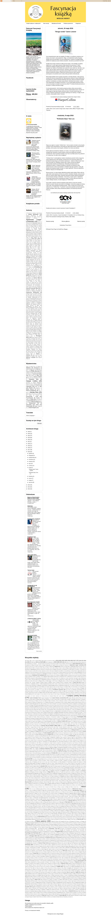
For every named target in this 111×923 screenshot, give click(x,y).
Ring (74, 835)
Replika (38, 398)
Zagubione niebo (62, 886)
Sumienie (38, 854)
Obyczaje (61, 802)
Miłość (74, 108)
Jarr (81, 738)
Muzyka (26, 793)
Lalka (49, 763)
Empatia (40, 713)
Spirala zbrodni (77, 849)
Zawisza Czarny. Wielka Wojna (61, 891)
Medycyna (59, 783)
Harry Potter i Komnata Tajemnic (60, 727)
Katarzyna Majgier (53, 747)
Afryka (33, 665)
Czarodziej (63, 693)
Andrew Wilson (34, 226)
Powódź (49, 822)
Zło (62, 893)
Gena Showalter (48, 721)
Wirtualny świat (79, 876)
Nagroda (66, 793)
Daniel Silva (28, 246)
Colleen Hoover (29, 244)
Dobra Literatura (28, 702)
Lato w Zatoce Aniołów (69, 763)
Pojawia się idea (50, 819)
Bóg (50, 683)
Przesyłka (61, 830)
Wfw (41, 402)
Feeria (32, 375)
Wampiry (83, 872)
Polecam (79, 819)
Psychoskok (29, 398)
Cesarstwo (55, 215)
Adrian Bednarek (33, 214)
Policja (85, 819)
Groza (45, 724)
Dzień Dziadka (40, 708)
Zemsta (49, 892)
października (32, 457)
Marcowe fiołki (29, 776)
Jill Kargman (33, 275)
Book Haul (75, 682)
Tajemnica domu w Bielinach (46, 863)
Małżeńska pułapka (37, 774)
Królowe (62, 757)
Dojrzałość (52, 702)
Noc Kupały (63, 799)
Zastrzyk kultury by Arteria (36, 891)
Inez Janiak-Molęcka (36, 265)
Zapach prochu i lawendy (73, 889)
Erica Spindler (78, 713)
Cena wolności (33, 688)
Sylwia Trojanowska (52, 854)
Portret (67, 821)
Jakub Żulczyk (34, 271)
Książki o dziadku (54, 760)
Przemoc (34, 830)
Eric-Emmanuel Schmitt (31, 252)
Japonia (77, 738)
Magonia (77, 771)
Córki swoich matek (51, 692)
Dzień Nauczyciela (59, 708)
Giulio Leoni (30, 258)
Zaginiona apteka (46, 886)
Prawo (84, 822)
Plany (76, 813)
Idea (34, 732)
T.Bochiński (33, 350)
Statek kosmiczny (38, 851)
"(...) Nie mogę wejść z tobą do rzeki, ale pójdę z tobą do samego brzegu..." (36, 540)
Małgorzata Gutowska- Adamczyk (78, 773)
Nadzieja (61, 793)
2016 (51, 108)
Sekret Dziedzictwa (52, 843)
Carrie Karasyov (37, 239)
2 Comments (68, 106)
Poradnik (62, 821)
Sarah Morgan (30, 342)
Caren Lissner (56, 108)
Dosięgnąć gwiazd (82, 703)
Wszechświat (51, 880)
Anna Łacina (35, 232)
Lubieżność (78, 766)
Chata (67, 688)
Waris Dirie (35, 355)
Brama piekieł (61, 683)
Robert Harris (28, 339)
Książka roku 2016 (68, 759)
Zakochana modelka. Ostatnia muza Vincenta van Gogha (51, 888)
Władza (64, 878)
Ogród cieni (58, 803)
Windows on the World (67, 876)
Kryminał (27, 759)
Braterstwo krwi (68, 683)
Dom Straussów (33, 703)
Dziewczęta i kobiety (68, 708)
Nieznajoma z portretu (34, 799)
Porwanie (72, 821)
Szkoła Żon (41, 857)
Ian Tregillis (35, 264)
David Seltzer (37, 246)
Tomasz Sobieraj (57, 868)
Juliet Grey (34, 282)
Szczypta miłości (70, 856)
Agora (27, 366)
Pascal (30, 395)
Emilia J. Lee (82, 712)
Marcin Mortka (39, 307)
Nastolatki (74, 794)
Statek (32, 851)
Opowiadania (73, 804)
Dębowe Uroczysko (39, 700)
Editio (27, 710)
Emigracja (76, 712)
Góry (42, 722)
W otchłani (48, 872)
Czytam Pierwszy (71, 697)
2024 (29, 435)
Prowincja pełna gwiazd (73, 827)
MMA (82, 788)
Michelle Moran (34, 325)
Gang (33, 721)
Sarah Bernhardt (83, 840)
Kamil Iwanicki (59, 744)
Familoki (30, 716)
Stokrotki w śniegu (28, 853)
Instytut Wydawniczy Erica (41, 734)
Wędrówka (66, 873)
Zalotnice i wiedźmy (46, 889)
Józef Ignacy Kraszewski (35, 283)
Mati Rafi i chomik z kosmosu (53, 782)
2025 (29, 433)
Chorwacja (80, 689)
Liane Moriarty (72, 764)
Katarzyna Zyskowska (56, 748)
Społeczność (27, 850)
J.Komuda (28, 268)
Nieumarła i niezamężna (80, 797)
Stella (54, 851)
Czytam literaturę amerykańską (59, 697)
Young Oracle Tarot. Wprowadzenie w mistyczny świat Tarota (40, 885)
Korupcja (84, 754)
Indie (74, 732)
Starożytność (27, 851)
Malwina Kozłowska (67, 773)
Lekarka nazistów (33, 764)
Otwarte (40, 393)
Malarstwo (36, 773)
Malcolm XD (37, 306)
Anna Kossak (35, 231)
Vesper (36, 400)
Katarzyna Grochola (44, 747)
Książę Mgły (61, 759)
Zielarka (84, 892)
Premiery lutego (77, 824)
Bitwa (68, 680)
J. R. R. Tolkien (64, 735)
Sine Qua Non (77, 192)
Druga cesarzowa (49, 705)
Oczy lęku (27, 803)
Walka (73, 216)
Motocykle (27, 791)
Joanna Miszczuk (37, 277)
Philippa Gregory (69, 810)
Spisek (83, 849)
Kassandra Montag (36, 287)
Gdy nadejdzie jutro (39, 721)
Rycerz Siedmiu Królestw (66, 838)
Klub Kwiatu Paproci (34, 751)
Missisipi (49, 788)
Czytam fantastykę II (34, 697)
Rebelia (67, 216)
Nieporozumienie (60, 797)
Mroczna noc (58, 791)
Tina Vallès (32, 868)
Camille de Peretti (79, 685)
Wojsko (51, 879)
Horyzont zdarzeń (44, 731)
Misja (45, 788)
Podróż (76, 815)
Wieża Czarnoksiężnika (80, 875)
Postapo (83, 821)
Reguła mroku (63, 834)
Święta (54, 862)
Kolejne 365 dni (82, 753)
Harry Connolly (34, 262)
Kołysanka (33, 754)
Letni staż (63, 764)
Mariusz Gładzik (67, 779)
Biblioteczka (27, 680)
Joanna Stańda (31, 279)
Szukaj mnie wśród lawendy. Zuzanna (55, 859)
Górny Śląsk (37, 722)
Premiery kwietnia (53, 824)
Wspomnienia (28, 880)
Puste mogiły (42, 833)
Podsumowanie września (41, 819)
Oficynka (35, 393)
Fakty (80, 715)
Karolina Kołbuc (32, 745)
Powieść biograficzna (35, 822)
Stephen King (39, 346)
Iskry (31, 383)
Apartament (39, 673)
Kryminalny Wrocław (81, 757)
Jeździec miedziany (73, 740)
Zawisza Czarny (51, 891)
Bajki (62, 675)
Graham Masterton (30, 259)
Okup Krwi (68, 803)
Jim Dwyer (40, 275)
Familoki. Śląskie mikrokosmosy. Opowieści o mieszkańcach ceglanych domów (48, 716)
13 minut (49, 660)
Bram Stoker (55, 683)
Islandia (66, 734)
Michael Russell (29, 322)
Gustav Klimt (75, 724)
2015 (29, 484)
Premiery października (41, 825)
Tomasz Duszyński (30, 352)
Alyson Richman (33, 225)
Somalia (38, 849)
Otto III (58, 806)
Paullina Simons (33, 329)
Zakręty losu (33, 889)
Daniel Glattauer (29, 245)
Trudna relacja (44, 869)
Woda (76, 878)
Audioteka (41, 675)
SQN (70, 216)
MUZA (31, 388)
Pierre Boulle (42, 812)
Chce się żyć (72, 688)
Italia (26, 735)
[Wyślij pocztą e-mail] (73, 106)
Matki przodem (63, 782)
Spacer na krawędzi (69, 849)
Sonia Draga (30, 400)
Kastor (70, 745)
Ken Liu (75, 215)
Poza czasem (65, 822)
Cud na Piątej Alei (60, 692)
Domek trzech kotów (48, 703)
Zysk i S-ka (37, 406)
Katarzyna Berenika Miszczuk (33, 288)
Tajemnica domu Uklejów (34, 863)
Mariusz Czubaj (34, 312)
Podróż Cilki (82, 815)
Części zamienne (36, 695)
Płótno (34, 815)
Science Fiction (42, 843)
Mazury (30, 783)
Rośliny (26, 838)
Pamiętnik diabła (32, 807)
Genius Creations (38, 376)
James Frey (39, 738)
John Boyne (38, 279)
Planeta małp (70, 813)
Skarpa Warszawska (69, 846)
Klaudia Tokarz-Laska (32, 297)
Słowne (83, 847)
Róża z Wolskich (46, 838)
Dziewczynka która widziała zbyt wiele (33, 709)
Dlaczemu (83, 700)
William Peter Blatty (57, 876)
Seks (69, 843)
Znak (37, 404)
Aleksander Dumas (36, 223)
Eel (40, 710)
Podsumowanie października (59, 817)
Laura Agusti (33, 299)
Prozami (37, 395)
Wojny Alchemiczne (44, 879)
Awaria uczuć (53, 675)
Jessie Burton (48, 740)
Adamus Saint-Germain (37, 213)
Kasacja (50, 745)
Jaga (69, 737)
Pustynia (48, 833)
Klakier (55, 750)
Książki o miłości (81, 760)
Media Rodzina (30, 389)
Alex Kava (28, 224)
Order (27, 806)
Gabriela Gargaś (52, 719)
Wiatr (84, 873)
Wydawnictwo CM (34, 403)
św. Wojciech (63, 860)
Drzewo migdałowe (68, 705)
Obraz (45, 802)
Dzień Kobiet (46, 708)
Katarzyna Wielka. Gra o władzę (31, 748)
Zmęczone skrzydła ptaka (30, 895)
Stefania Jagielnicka (30, 346)
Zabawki (78, 885)
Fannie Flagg (73, 716)
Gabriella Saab (34, 256)
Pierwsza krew (48, 812)
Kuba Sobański (62, 761)
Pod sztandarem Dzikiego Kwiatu (57, 216)
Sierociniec (27, 846)
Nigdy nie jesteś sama (44, 799)
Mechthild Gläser (29, 320)
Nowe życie (59, 800)
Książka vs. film (77, 759)
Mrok (79, 791)
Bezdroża (44, 679)
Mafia (65, 769)
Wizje (44, 878)
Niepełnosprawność (44, 797)
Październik (80, 809)
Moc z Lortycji (29, 790)
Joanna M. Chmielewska (43, 741)
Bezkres (49, 679)
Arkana (76, 673)
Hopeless (32, 731)
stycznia (31, 482)
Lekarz (39, 764)
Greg (29, 377)
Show (76, 844)
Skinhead (84, 846)
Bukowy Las (34, 370)
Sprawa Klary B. (57, 850)
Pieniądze (36, 812)
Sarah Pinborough (29, 343)
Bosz (27, 370)
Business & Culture (64, 685)
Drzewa (61, 705)
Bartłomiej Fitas (63, 676)
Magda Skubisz (46, 770)
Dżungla (67, 709)
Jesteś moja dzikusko (57, 740)
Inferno (26, 734)
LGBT (67, 764)
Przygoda (35, 831)
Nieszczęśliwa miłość (69, 797)
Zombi (48, 895)
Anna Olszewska (70, 672)
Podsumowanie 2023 (51, 816)
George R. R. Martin (37, 257)
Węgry (71, 873)
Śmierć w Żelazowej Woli (41, 860)
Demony (78, 699)
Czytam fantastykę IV (62, 215)
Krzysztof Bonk (33, 298)
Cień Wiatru (77, 691)
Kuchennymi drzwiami (72, 761)
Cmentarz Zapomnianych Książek (31, 692)
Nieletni (26, 797)
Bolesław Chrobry (68, 682)
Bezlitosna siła (55, 679)
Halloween (27, 725)
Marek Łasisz (47, 776)
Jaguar (35, 383)
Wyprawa (40, 883)
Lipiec (78, 764)
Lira (81, 764)
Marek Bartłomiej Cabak (32, 308)
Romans (73, 837)
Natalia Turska (43, 796)
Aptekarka (55, 673)
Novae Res (34, 392)
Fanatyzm (67, 716)
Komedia (38, 754)
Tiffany (83, 866)
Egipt (44, 710)
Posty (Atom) (68, 225)
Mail (81, 771)
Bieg (40, 680)
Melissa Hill (30, 321)
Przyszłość (70, 831)
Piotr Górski (33, 332)
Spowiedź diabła (50, 850)
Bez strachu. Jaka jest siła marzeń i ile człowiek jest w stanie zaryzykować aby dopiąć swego (62, 678)
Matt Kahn (36, 316)
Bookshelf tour (27, 683)
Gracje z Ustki (70, 722)
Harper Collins (69, 108)
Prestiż (73, 825)
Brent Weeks (34, 237)
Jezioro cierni (65, 740)
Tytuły (69, 869)
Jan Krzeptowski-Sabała (57, 738)
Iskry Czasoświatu (60, 734)
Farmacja (32, 718)
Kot (32, 755)
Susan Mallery (37, 347)
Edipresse (29, 374)
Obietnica (37, 802)
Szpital (51, 857)
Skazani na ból (78, 846)
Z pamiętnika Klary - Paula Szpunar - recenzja (36, 589)
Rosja (83, 837)
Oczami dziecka (76, 802)
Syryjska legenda (78, 854)
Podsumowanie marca (48, 817)
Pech (85, 809)
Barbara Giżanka (32, 676)
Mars (26, 780)
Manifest (56, 774)
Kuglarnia (80, 761)
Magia (49, 771)
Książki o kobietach (63, 760)
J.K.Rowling (36, 267)
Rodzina (48, 837)
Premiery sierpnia (50, 825)
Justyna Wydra (38, 744)
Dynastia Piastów (44, 706)
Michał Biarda (37, 322)
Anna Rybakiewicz (78, 672)
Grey (41, 724)
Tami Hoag (39, 350)
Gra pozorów (56, 722)
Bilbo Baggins (49, 680)
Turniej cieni (59, 869)
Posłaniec (77, 821)
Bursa (57, 685)
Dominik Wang (29, 247)
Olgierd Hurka (35, 804)
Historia (39, 729)
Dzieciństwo (67, 706)
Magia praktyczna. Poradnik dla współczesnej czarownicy (64, 771)
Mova (44, 791)
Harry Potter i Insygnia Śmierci (31, 727)
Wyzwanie (70, 883)
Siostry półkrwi (46, 846)
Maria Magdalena (81, 777)
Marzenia (27, 782)
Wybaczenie (38, 882)
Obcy (33, 802)
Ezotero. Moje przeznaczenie (52, 715)
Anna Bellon (61, 670)
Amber (27, 369)
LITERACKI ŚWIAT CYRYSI (34, 618)
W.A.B (32, 402)
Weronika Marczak (58, 873)
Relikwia (26, 835)
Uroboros (55, 870)
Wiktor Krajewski (34, 876)
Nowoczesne (64, 800)
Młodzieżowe (76, 788)
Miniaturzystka (40, 788)
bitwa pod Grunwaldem (75, 680)
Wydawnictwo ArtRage (51, 882)
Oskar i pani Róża (42, 806)
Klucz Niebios (42, 751)
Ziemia (27, 893)
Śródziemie (57, 860)
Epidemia (57, 713)
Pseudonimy (76, 831)
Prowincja (65, 827)
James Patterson (33, 273)
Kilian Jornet (32, 295)
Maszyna (37, 782)
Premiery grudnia (45, 824)
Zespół (54, 892)
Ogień (53, 803)
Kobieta (48, 753)
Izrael (58, 735)
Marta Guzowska (44, 780)
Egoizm (52, 710)
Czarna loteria (82, 692)
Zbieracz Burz (78, 891)
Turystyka (65, 869)
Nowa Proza (28, 393)
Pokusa (61, 819)
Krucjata (74, 757)
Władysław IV (58, 878)
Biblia (84, 679)
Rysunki (74, 838)
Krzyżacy (55, 759)
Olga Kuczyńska (82, 803)
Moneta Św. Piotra (59, 790)
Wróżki (71, 879)
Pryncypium (62, 828)
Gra (45, 722)
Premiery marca (32, 825)
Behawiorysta (70, 676)
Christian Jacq (29, 243)
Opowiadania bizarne (81, 804)
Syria (73, 854)
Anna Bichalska (67, 670)
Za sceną (73, 885)
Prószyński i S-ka (32, 396)
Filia (38, 375)
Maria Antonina (74, 776)
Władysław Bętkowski (51, 878)
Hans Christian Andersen (35, 725)
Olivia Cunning (32, 328)
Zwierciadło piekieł (69, 895)
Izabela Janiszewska (52, 735)
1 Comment (67, 213)
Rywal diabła (83, 838)
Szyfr (64, 859)
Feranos (60, 718)
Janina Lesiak (66, 738)
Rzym (34, 840)
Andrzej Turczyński (28, 670)
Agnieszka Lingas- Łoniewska (77, 665)
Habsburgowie (82, 724)
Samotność (52, 840)
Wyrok (45, 883)
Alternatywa (27, 669)
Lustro (59, 767)
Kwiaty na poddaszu (41, 763)
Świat (75, 860)
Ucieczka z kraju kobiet (81, 869)
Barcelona (57, 676)
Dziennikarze (27, 708)
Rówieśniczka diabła (33, 838)
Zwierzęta (76, 895)
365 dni (75, 662)
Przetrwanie (74, 830)
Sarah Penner (37, 342)
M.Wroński (36, 300)
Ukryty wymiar (34, 870)
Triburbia (33, 869)
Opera (63, 804)
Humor (84, 731)
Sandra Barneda (60, 840)
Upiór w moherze (48, 870)
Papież (54, 807)
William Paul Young (36, 356)
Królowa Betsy (49, 757)
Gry (61, 724)
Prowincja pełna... (34, 828)
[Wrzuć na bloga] (75, 106)
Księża (40, 761)
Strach (39, 853)
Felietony (50, 718)
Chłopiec (82, 688)
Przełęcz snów (76, 828)
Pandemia (39, 807)
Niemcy (31, 797)
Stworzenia (83, 853)
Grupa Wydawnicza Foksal (36, 377)
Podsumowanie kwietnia (71, 816)
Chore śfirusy (68, 689)
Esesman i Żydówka (29, 715)
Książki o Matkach (72, 760)
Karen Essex (28, 286)
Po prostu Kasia (40, 815)
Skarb (62, 846)
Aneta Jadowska (42, 670)
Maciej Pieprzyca (51, 769)
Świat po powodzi (41, 862)
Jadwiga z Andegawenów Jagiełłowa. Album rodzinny (56, 737)
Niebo (83, 796)
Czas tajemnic (28, 695)
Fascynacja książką (32, 124)
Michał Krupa (34, 786)
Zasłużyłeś (27, 891)
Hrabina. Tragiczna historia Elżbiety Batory (68, 731)
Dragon (40, 372)
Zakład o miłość (28, 888)
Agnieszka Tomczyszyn (29, 666)
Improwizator (65, 732)
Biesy (44, 680)
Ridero (27, 399)
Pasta (41, 809)
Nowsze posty (50, 221)
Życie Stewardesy (64, 896)
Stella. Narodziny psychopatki (62, 851)
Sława (57, 847)
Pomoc (57, 821)
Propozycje (60, 827)
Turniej (54, 869)
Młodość (69, 788)
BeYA (26, 678)
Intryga (49, 734)
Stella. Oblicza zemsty (73, 851)
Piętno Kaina (34, 813)
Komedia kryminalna (45, 754)
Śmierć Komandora (31, 860)
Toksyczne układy (39, 868)
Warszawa (41, 873)
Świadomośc (70, 860)
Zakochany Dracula (67, 888)
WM (72, 878)
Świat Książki (32, 407)
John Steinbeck (29, 280)
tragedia (69, 868)
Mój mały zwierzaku (50, 791)
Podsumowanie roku (70, 817)
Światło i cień (48, 862)
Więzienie (27, 876)
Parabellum (60, 807)
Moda (35, 790)
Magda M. (74, 769)
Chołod (49, 689)
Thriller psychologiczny (75, 866)
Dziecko (72, 706)
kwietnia (31, 476)
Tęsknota (48, 110)
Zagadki (33, 886)
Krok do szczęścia (28, 757)
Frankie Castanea (28, 719)
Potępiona (27, 822)
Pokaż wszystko (39, 651)
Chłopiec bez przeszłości (30, 689)
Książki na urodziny (29, 760)
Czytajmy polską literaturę (76, 696)
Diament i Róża (55, 700)
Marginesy (38, 387)
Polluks (32, 821)
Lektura (43, 764)
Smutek (26, 849)
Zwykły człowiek (83, 895)
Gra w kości (63, 722)
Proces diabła (41, 827)
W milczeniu (42, 872)
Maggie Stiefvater (30, 305)
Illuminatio (28, 382)
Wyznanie (65, 883)
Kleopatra (27, 751)
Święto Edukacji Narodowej (62, 862)
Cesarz (45, 688)
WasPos (46, 873)
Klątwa (75, 750)
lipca (30, 463)
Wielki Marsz (47, 875)
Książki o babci (46, 760)
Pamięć (80, 806)
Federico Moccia (33, 254)
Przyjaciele (45, 831)
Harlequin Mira (33, 379)
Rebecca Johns (29, 335)
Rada (67, 833)
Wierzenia (71, 875)
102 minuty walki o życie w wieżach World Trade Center (35, 660)
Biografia (61, 680)
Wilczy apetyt (40, 876)
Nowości (71, 800)
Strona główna (66, 221)
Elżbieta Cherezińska (31, 250)
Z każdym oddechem (57, 885)
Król (34, 757)
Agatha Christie (37, 216)
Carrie (54, 686)
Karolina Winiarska (40, 745)
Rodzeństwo (41, 837)
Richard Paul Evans (36, 338)
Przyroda (65, 831)
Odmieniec (32, 803)
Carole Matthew (29, 239)
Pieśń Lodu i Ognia (57, 812)
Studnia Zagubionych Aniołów (73, 853)
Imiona (60, 732)
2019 (29, 445)
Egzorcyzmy (76, 710)
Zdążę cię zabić (33, 892)
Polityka (27, 821)
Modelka (39, 790)
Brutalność (35, 685)
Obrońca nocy (55, 802)
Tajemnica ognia (56, 863)
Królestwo (38, 757)
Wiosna (73, 876)
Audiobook (34, 675)
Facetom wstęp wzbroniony (72, 715)
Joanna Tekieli (80, 741)
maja (30, 467)
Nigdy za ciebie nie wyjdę (55, 799)
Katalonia (74, 745)
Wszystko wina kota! (82, 880)
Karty (46, 745)
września (31, 459)
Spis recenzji (46, 23)
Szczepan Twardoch (30, 349)
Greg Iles (38, 259)
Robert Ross (35, 339)
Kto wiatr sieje (46, 761)
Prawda (74, 822)
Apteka (50, 673)
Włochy (68, 878)
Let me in (57, 764)
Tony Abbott (38, 352)
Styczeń (26, 854)
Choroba (74, 689)
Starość (83, 850)
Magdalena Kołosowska (36, 301)
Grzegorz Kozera (29, 260)
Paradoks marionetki (68, 807)
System (84, 854)
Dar (52, 699)
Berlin (76, 676)
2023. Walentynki (49, 662)
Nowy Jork (77, 800)
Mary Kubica (37, 315)
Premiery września (67, 825)
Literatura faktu (50, 766)
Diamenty (61, 700)
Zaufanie (44, 891)
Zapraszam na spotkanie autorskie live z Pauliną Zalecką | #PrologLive (36, 523)
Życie (58, 896)
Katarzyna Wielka (81, 747)
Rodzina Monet (67, 837)
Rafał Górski (27, 834)
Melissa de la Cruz (37, 321)
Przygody (40, 831)
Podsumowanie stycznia (30, 819)
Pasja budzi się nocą (34, 809)
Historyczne (74, 729)
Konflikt (58, 754)
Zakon (74, 888)
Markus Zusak (82, 779)
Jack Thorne (42, 737)
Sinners (36, 846)
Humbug (79, 731)
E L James (37, 247)
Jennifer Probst (34, 274)
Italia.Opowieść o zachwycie (33, 735)
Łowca (27, 769)
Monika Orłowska (68, 790)
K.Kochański (37, 285)
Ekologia (83, 710)
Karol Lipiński (28, 287)
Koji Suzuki (69, 753)
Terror (41, 866)
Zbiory (83, 891)
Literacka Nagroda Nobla (34, 766)
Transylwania (75, 868)
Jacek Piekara (35, 737)
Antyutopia (33, 673)
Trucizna (38, 869)
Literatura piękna (57, 766)
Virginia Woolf (27, 872)
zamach (53, 889)
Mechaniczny (36, 783)
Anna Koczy (28, 231)
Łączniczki (84, 767)
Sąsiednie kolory (83, 841)
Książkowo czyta (31, 536)
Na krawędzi (45, 793)
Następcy (63, 794)
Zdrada (45, 892)
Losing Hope (72, 766)
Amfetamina (65, 669)
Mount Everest (39, 791)
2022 (29, 439)
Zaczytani (29, 404)
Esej (84, 713)
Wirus (85, 876)
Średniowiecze (51, 860)
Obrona (50, 802)
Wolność (56, 879)
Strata (82, 108)
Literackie (28, 386)
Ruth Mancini (53, 838)
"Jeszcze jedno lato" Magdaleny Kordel (35, 621)
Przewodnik (82, 830)
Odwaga (44, 803)
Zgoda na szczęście (78, 892)
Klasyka (60, 750)
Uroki (59, 870)
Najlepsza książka (81, 793)
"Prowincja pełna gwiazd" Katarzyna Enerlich (35, 154)
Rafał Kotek (37, 334)
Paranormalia (75, 807)
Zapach (65, 889)
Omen (47, 804)
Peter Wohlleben (33, 330)
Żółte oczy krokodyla (52, 896)
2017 (29, 449)
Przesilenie (55, 830)
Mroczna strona (66, 791)
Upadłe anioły (41, 870)
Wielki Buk (30, 506)
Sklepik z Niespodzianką (31, 847)
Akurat (39, 366)
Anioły (55, 670)
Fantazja (27, 718)
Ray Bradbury (39, 834)
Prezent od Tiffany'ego (80, 825)
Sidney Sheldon (37, 344)
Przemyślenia (40, 830)
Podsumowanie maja (39, 817)
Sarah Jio (40, 340)
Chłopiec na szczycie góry (41, 689)
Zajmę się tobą (69, 886)
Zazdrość (71, 891)
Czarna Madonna (28, 693)
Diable (49, 700)
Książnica (38, 385)
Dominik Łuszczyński (57, 703)
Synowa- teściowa (66, 854)
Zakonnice (27, 889)
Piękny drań (73, 812)
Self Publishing (39, 399)
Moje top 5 (45, 790)
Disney (66, 700)
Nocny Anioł (79, 799)
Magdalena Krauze (65, 770)
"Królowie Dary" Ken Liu (65, 119)
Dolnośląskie (58, 702)
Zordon (52, 895)
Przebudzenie (68, 828)
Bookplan (83, 682)
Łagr (62, 767)
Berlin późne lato (81, 676)
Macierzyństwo (59, 769)
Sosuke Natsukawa (59, 849)
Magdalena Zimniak (36, 304)
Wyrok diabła (50, 883)
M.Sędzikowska (29, 300)
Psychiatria (83, 831)
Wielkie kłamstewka (55, 875)
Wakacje (72, 872)
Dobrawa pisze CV (40, 702)
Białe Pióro (33, 369)
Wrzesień (76, 879)
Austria (47, 675)
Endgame (51, 713)
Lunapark (54, 767)
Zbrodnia (26, 892)
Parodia (81, 807)
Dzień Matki (52, 708)
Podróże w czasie (33, 816)
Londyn (63, 766)
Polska (52, 821)
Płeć (30, 815)
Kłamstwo (61, 751)
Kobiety (53, 753)
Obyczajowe (68, 802)
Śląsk (80, 859)
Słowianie (68, 847)
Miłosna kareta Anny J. (74, 786)
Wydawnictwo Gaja (70, 882)
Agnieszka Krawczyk (31, 218)
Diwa (70, 700)
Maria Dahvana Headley (55, 777)
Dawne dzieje (63, 699)
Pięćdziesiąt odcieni (66, 812)
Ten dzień (37, 866)
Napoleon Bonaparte (47, 794)
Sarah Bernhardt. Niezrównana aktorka (33, 841)
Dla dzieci (77, 700)
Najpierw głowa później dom (30, 794)
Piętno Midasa (40, 813)
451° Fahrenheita (28, 663)
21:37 (69, 662)
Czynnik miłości (61, 695)
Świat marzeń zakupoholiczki (30, 862)
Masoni (32, 782)
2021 (29, 441)
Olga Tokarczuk (34, 327)
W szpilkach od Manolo (56, 872)
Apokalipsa (45, 673)
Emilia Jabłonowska (36, 251)
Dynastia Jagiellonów (34, 706)
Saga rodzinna (39, 840)
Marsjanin (38, 780)
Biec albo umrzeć (34, 680)
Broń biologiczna (83, 683)
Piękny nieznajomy (81, 812)
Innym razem (31, 734)
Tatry (68, 864)
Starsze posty (81, 221)
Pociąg (46, 815)
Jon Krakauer (45, 742)
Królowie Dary (81, 215)
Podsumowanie (41, 816)
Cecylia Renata (82, 686)
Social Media (32, 849)
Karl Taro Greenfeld (36, 286)
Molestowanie (51, 790)
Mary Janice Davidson (60, 780)
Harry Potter (70, 725)
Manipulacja (61, 774)
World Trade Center (63, 879)
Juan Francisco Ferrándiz (77, 742)
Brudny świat (28, 685)
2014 (29, 486)
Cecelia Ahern (37, 240)
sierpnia (31, 461)
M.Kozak (39, 299)
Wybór (44, 882)
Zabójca (83, 885)
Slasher (52, 847)
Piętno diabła (27, 813)
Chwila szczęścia (54, 691)
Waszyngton (51, 873)
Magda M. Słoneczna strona (35, 770)
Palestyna (68, 806)
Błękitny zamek (52, 682)
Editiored (31, 710)
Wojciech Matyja (30, 879)
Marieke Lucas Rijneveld (40, 779)
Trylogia (49, 869)
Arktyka (81, 673)
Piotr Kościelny (54, 813)
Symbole (59, 854)
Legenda (27, 764)
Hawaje (75, 728)
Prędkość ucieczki (28, 827)
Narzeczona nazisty (56, 794)
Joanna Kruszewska (32, 276)
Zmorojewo (38, 895)
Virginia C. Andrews (81, 870)
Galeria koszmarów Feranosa (79, 719)
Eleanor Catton (37, 249)
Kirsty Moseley (39, 295)
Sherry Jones (29, 344)
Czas (83, 693)
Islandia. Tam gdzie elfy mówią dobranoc (77, 734)
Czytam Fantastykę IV (70, 208)
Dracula (27, 705)
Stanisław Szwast (37, 345)
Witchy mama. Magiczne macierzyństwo (33, 878)
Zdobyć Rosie (39, 892)
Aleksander (67, 666)
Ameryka (59, 669)
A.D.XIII (47, 663)
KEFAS (27, 385)
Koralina (79, 754)
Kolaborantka (75, 753)
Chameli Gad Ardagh (52, 688)
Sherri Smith (37, 343)
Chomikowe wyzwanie (58, 689)
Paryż (85, 807)
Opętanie (67, 804)
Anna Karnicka (37, 230)
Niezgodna (27, 799)
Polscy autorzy (40, 821)
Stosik (34, 853)
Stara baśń (78, 850)
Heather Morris (35, 263)
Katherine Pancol (29, 293)
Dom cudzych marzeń (69, 702)
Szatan (38, 856)
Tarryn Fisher (30, 351)
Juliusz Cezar (31, 744)
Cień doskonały (70, 691)
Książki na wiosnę (37, 760)
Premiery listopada (69, 824)
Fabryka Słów (62, 715)
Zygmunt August (29, 896)
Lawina (83, 763)
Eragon (62, 713)
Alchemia (62, 666)
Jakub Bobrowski (34, 270)
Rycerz (59, 838)
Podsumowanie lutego (29, 817)
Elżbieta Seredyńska (69, 712)
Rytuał (78, 838)
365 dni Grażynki (81, 662)
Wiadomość (79, 873)
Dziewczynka (83, 708)
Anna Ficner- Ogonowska (77, 670)
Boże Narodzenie (44, 683)
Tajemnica (77, 862)
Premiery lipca (61, 824)
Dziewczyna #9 (77, 708)
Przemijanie (27, 830)
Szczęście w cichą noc (61, 856)
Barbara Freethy (33, 233)
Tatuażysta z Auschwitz (76, 864)
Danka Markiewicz (46, 699)
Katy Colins (30, 294)
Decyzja (73, 699)
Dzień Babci (33, 708)
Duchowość (75, 705)
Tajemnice (63, 863)
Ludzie (45, 767)
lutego (30, 480)
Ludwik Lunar (33, 767)
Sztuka (55, 857)
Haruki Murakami (63, 728)
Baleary (66, 675)
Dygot (84, 705)
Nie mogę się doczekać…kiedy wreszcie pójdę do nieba (70, 796)
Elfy (45, 712)
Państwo (44, 807)
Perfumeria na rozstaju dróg (40, 810)
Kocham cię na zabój (61, 753)
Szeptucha (77, 856)
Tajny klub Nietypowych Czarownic (79, 863)
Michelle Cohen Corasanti (44, 786)
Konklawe (63, 754)
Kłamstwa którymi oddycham (51, 751)
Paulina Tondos (65, 809)
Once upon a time (56, 804)
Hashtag (70, 728)
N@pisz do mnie (38, 793)
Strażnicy (48, 853)
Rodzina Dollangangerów (57, 837)
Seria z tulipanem (52, 844)
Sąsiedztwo (28, 843)
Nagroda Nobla (73, 793)
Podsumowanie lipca (81, 816)
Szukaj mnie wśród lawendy (71, 857)
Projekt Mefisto (48, 827)
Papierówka (49, 807)
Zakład (83, 886)
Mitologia (54, 788)
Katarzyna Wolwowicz (32, 292)
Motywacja (32, 791)
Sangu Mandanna (67, 840)
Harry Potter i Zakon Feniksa (53, 728)
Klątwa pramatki (82, 750)
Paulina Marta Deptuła (57, 809)
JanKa (39, 383)
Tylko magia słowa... (32, 554)
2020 (29, 443)
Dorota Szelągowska (74, 703)
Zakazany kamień (77, 886)
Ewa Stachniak (34, 253)
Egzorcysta (70, 710)
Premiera (28, 824)
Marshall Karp (34, 313)
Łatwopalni (67, 767)
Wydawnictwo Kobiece (80, 882)
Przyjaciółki (51, 831)
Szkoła (36, 857)
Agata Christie (38, 665)
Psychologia (28, 833)
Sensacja (27, 844)
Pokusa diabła (67, 819)
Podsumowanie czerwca (60, 816)
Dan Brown (37, 244)
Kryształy (34, 759)
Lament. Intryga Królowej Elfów (57, 763)
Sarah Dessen (34, 340)
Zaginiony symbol (54, 886)
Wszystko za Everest (30, 882)
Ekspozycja (33, 712)
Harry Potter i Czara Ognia (80, 725)
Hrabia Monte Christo (54, 731)
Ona (51, 804)
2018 (29, 447)
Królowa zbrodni (57, 757)
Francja (83, 718)
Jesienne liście (40, 740)
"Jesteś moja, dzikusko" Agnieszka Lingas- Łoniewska (36, 178)
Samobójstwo (46, 840)
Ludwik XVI (40, 767)
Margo (68, 776)
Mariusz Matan (74, 779)
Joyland (58, 742)
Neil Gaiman (34, 326)
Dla (73, 700)
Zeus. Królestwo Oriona (68, 892)
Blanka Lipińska (35, 236)
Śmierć (84, 859)
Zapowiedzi (82, 889)
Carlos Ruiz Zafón (35, 238)
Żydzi (70, 896)
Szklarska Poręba (29, 857)
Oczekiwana (82, 802)
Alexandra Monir (35, 224)
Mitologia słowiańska (62, 788)
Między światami (61, 786)
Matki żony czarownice (72, 782)
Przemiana (83, 828)
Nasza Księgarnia (31, 390)
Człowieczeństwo (44, 695)
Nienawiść (36, 797)
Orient (47, 216)
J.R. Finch (35, 268)
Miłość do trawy (32, 788)
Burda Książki (52, 685)
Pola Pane (40, 332)
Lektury (48, 764)
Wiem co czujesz (64, 875)
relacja (74, 834)
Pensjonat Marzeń (29, 810)
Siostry (41, 846)
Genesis (54, 721)
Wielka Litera (41, 875)
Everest (35, 715)
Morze (83, 790)
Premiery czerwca (36, 824)
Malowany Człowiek (58, 773)
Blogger (61, 913)
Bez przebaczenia (40, 678)
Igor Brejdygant (39, 732)
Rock (37, 837)
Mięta (67, 786)
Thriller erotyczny (66, 866)
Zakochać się (35, 888)
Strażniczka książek (55, 853)
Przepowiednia (48, 830)
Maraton (67, 774)
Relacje (78, 834)
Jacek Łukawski (34, 269)
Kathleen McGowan (38, 293)
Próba (46, 828)
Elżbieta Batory (50, 712)
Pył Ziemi (53, 833)
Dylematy (27, 706)
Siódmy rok (53, 846)
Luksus (49, 767)
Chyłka (60, 691)
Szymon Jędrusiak (70, 859)
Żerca (41, 896)
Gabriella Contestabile (61, 719)
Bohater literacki (60, 682)
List (84, 764)
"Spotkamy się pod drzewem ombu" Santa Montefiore (35, 141)
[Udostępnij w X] (76, 106)
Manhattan (51, 774)
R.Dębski (29, 333)
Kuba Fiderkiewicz (54, 761)
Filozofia (75, 718)
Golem (32, 722)
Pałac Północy (74, 806)
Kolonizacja (27, 754)
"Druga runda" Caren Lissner (65, 32)
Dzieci (55, 706)
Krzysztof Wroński (49, 759)
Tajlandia (69, 863)
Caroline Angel (49, 686)
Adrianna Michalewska (31, 215)
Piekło (31, 812)
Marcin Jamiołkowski (30, 307)
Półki (71, 822)
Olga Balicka (74, 803)
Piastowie (81, 810)
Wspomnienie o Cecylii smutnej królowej (39, 880)
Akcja (47, 666)
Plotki (80, 813)
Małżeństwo (44, 774)
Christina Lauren (36, 243)
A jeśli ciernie (41, 663)
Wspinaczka (82, 879)
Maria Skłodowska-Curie (29, 779)
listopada (31, 455)
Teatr (83, 864)
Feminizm (55, 718)
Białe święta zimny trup (70, 679)
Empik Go (46, 713)
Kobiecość (78, 751)
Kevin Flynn (36, 750)
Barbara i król (39, 676)
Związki (56, 895)
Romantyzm (78, 837)
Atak (30, 675)
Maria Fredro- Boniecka (30, 311)
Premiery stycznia (58, 825)
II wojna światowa (47, 732)
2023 (29, 437)
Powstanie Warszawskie (56, 822)
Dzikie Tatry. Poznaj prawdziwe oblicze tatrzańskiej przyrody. (53, 709)
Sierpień (32, 846)
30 (72, 662)
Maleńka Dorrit (49, 773)
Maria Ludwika (74, 777)
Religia (83, 834)
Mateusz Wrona (29, 316)
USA (62, 870)
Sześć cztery (83, 856)
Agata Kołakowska (47, 665)
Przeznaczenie (28, 831)
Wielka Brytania (28, 875)
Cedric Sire (28, 242)
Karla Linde (80, 744)
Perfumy (48, 810)
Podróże (26, 816)
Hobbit (27, 731)
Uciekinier (28, 870)
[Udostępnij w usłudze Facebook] (77, 106)
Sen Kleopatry (82, 843)
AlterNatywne (37, 367)
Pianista (75, 810)
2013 (29, 488)
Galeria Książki (29, 376)
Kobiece (32, 385)
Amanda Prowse (49, 669)
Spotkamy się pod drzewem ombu (38, 850)
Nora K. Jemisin (38, 800)
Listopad (26, 766)
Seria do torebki (44, 844)
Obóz (42, 802)
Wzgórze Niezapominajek (78, 883)
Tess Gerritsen (37, 351)
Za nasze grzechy (66, 885)
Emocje (35, 713)
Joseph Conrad (29, 281)
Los (67, 766)
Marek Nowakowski (55, 776)
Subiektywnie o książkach (33, 518)
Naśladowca (29, 796)
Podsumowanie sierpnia (80, 817)
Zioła (53, 893)
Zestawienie (59, 892)
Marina (47, 779)
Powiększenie (43, 822)
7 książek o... (35, 663)
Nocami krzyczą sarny (71, 799)
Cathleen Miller (29, 240)
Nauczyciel (49, 796)
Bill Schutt (28, 236)
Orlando (35, 806)
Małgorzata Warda (36, 319)
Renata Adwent (35, 337)
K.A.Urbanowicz (29, 285)
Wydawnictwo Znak (29, 883)
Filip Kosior (69, 718)
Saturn (77, 841)
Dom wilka (40, 703)
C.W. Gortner (71, 685)
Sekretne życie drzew (62, 843)
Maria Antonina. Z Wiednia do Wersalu (42, 777)
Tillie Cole (27, 868)
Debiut (69, 699)
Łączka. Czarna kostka (75, 767)
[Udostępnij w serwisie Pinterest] (78, 106)
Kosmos (27, 755)
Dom (63, 702)
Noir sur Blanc (30, 800)
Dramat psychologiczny (40, 705)
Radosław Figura (36, 333)
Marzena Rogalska (81, 780)
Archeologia (61, 673)
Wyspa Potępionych (58, 883)
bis (26, 407)
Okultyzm (63, 803)
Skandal (58, 846)
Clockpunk (83, 691)
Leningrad (52, 764)
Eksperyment (27, 712)
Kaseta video (56, 745)
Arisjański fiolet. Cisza (69, 673)
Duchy (80, 705)
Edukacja (36, 710)
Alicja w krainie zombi (70, 667)
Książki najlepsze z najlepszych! (33, 23)
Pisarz (65, 813)
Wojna (36, 879)
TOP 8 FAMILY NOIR (32, 507)
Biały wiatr (38, 369)
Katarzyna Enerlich (30, 289)
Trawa (81, 868)
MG (41, 386)
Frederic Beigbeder (36, 719)
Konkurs (68, 754)
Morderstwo (76, 790)
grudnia (31, 453)
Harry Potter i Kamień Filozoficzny (45, 727)
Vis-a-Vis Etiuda (35, 872)
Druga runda (62, 108)
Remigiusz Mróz (33, 835)
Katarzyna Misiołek (72, 747)
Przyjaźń (78, 108)
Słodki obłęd (62, 847)
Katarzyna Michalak (36, 290)
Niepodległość (52, 797)
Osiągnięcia (78, 23)
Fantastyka (70, 215)
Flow (79, 718)
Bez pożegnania (32, 678)
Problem (35, 827)
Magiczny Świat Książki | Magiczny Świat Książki (33, 498)
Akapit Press (32, 366)
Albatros (28, 367)
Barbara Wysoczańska (48, 676)
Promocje (54, 827)
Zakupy (38, 889)
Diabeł (45, 700)
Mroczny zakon (73, 791)
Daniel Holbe (37, 245)
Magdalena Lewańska (30, 302)
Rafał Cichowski (29, 334)
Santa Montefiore (75, 840)
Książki (83, 759)
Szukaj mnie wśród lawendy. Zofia (39, 859)
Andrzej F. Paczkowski (80, 669)
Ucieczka (74, 869)
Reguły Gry (70, 834)
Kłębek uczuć (67, 751)
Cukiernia (67, 692)
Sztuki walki (61, 857)
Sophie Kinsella (29, 345)
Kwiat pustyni (32, 763)
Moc (85, 788)
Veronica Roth (29, 353)
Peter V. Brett (54, 810)
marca (30, 478)
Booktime (34, 683)
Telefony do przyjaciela (29, 866)
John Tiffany (37, 280)
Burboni (46, 685)
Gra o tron (50, 722)
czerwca (31, 465)
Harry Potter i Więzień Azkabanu (40, 728)
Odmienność (38, 803)
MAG (36, 386)
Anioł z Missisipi (50, 670)
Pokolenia (57, 819)
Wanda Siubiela (28, 873)
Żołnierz (45, 896)
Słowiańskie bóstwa (76, 847)
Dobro (47, 702)
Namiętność (39, 794)
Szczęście (53, 856)
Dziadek (50, 706)
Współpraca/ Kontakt (56, 23)
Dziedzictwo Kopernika (80, 706)
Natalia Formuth (36, 796)
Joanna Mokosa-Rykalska (63, 741)
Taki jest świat (30, 570)
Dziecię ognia (60, 706)
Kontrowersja (73, 754)
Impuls (71, 732)
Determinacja (31, 700)
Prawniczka (80, 822)
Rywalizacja (28, 840)
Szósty (46, 857)
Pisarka (60, 813)
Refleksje (57, 834)
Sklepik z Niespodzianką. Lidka (43, 847)
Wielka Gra (35, 875)
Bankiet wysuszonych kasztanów (75, 675)
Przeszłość (68, 830)
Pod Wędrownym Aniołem (69, 815)
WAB (37, 402)
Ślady (76, 859)
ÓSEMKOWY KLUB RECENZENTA (32, 586)
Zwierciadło (29, 406)
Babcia (58, 675)
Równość (40, 838)
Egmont (34, 374)
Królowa (43, 757)
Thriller (58, 866)
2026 (29, 431)
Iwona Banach (43, 735)
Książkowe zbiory (28, 761)
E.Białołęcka (28, 249)
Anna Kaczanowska (34, 672)
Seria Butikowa (36, 844)
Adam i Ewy (59, 663)
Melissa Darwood (38, 320)
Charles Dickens (36, 242)
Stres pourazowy (64, 853)
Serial (59, 844)
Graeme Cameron (37, 258)
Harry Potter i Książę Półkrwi (73, 727)
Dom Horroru (34, 372)
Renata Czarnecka (50, 835)
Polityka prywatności (68, 23)
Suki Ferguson (30, 347)
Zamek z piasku (60, 889)
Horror (37, 731)
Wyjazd (36, 883)
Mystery (38, 389)
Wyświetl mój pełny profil (31, 132)
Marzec (74, 780)
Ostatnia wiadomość (51, 806)
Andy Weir (35, 227)
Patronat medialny (47, 809)
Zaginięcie (39, 886)
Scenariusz (35, 843)
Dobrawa (34, 702)
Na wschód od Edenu (53, 793)
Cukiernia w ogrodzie (74, 692)
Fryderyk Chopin (45, 719)
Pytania (58, 833)
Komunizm (53, 754)
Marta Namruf (35, 314)
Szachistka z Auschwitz (30, 856)
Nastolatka (68, 794)
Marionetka (53, 779)
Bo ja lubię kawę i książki (33, 602)
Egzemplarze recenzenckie (61, 710)
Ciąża (64, 691)
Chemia (77, 688)
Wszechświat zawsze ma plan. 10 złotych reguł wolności (66, 880)
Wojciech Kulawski (30, 357)
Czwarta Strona (34, 371)
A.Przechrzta (28, 213)
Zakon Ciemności (80, 888)
